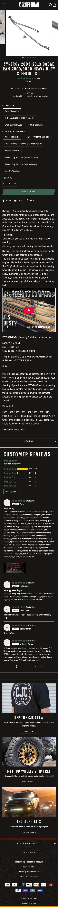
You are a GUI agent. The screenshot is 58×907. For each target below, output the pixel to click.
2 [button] (25, 57)
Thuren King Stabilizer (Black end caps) (21, 157)
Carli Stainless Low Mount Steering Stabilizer (23, 143)
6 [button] (35, 57)
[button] (24, 78)
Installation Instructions (29, 876)
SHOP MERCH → (29, 731)
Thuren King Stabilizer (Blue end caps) (21, 164)
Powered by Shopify (29, 903)
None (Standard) (12, 111)
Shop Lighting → (29, 832)
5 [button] (33, 57)
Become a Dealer (29, 866)
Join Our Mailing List (29, 843)
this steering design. (30, 423)
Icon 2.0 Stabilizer (12, 171)
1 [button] (23, 57)
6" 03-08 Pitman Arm (13, 124)
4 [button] (30, 57)
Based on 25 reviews (12, 463)
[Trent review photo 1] (15, 567)
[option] (29, 33)
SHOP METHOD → (29, 782)
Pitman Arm (8, 106)
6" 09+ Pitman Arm (35, 124)
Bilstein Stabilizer (12, 150)
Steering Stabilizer (13, 131)
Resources (29, 852)
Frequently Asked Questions (29, 871)
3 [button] (28, 57)
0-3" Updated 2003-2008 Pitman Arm (20, 117)
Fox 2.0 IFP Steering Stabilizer (36, 136)
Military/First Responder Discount (29, 861)
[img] (19, 500)
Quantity (7, 178)
